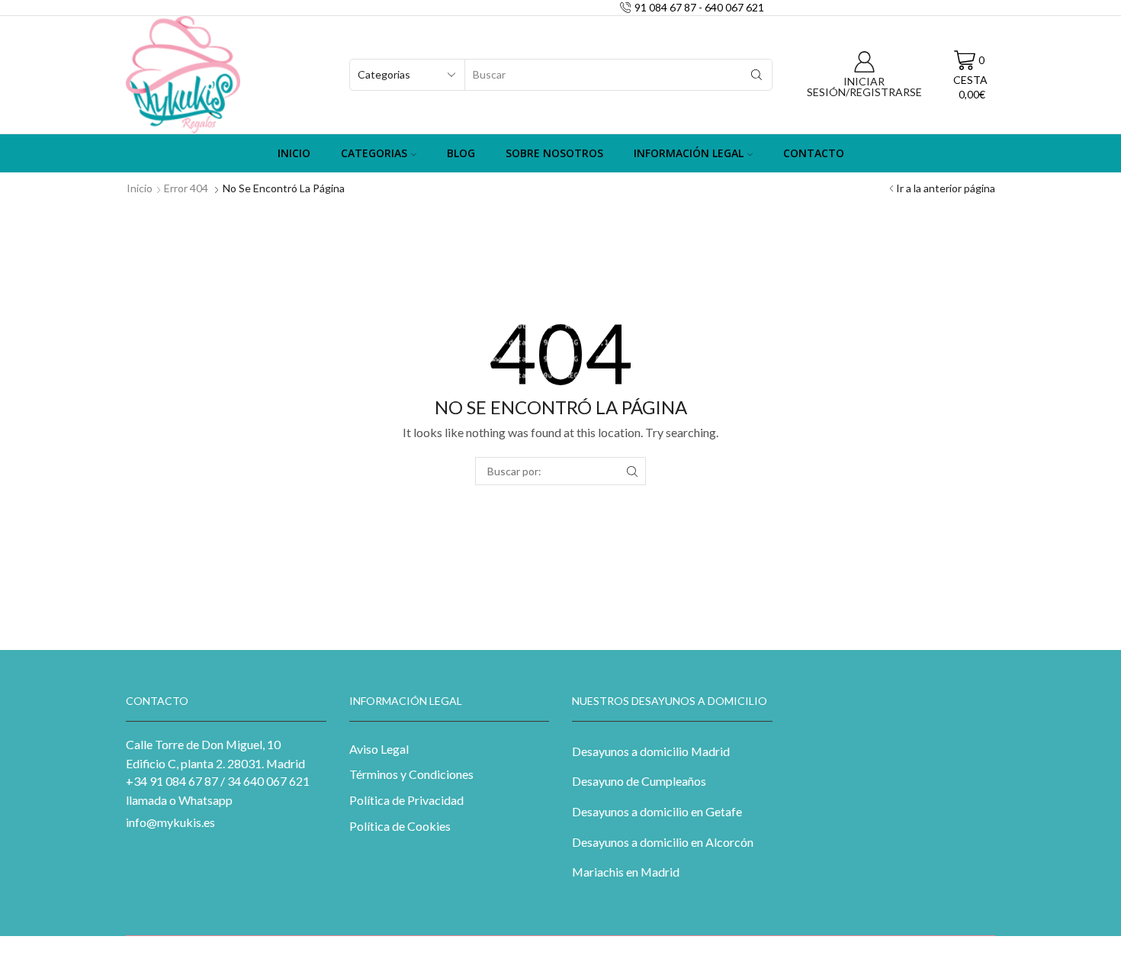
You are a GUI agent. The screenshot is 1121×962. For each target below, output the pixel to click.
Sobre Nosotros (554, 153)
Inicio (294, 153)
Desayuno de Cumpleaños (639, 781)
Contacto (813, 153)
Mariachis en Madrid (625, 871)
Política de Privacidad (406, 800)
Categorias (374, 153)
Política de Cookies (400, 826)
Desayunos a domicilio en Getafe (657, 811)
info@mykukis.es (170, 822)
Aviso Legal (379, 749)
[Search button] (756, 75)
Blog (461, 153)
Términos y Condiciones (411, 774)
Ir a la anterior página (945, 188)
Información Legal (689, 153)
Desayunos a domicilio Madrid (651, 751)
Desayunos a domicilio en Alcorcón (662, 842)
